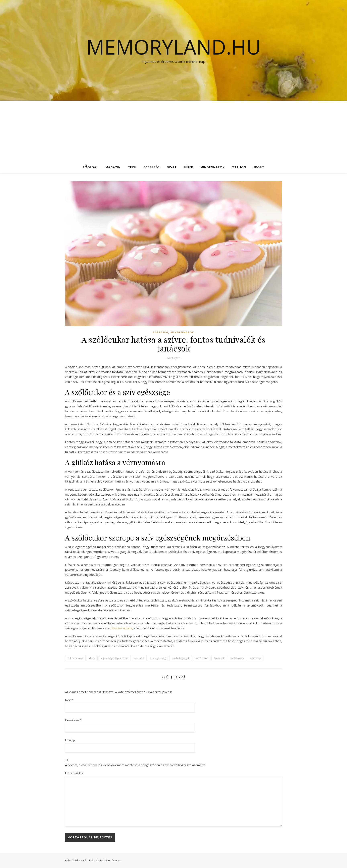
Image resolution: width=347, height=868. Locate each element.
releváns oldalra (121, 628)
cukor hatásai (75, 658)
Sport (258, 167)
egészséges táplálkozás (114, 658)
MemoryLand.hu (173, 47)
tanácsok (219, 658)
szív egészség (158, 658)
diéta (92, 658)
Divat (172, 167)
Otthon (239, 167)
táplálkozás (237, 658)
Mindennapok (212, 167)
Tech (132, 167)
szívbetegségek (180, 658)
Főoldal (90, 167)
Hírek (188, 167)
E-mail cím (73, 720)
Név (69, 700)
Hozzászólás (74, 773)
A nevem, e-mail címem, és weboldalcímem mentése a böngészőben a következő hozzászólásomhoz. (135, 765)
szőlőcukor (202, 658)
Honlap (70, 740)
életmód (139, 658)
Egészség (152, 167)
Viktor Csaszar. (113, 860)
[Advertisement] (173, 131)
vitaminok (255, 658)
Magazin (113, 167)
